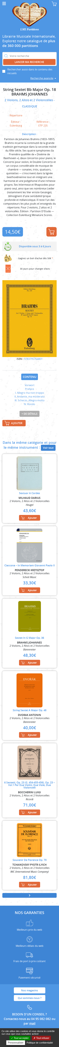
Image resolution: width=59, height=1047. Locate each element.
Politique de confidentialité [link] (40, 1042)
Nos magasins (29, 990)
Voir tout (48, 448)
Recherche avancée (41, 78)
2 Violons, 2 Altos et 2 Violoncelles (29, 100)
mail (32, 1023)
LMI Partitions (29, 29)
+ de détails (29, 414)
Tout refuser (42, 1038)
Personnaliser (15, 1042)
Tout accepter (21, 1038)
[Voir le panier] (54, 4)
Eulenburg (16, 125)
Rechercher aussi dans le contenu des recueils (29, 71)
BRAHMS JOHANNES (29, 94)
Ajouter (51, 232)
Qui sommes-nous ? (29, 998)
